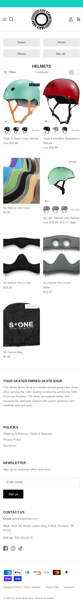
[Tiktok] (20, 548)
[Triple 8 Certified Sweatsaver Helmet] (61, 101)
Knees (22, 42)
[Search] (13, 19)
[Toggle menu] (4, 19)
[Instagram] (13, 548)
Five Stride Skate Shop (22, 598)
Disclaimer (10, 445)
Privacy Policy (12, 439)
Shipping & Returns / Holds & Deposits (27, 433)
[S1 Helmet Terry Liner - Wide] (61, 256)
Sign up (13, 494)
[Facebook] (5, 548)
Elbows (21, 53)
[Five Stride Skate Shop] (41, 19)
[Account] (69, 19)
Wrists (61, 42)
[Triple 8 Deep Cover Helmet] (21, 101)
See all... (61, 53)
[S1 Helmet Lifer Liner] (21, 181)
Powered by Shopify (44, 598)
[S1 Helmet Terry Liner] (21, 256)
